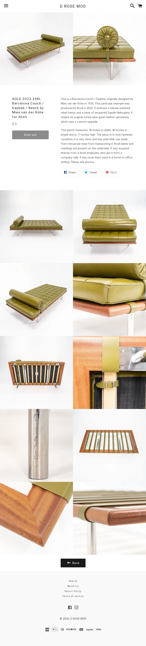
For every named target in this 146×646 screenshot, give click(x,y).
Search (73, 581)
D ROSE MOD (73, 6)
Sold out (30, 135)
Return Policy (73, 591)
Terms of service (73, 596)
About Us (73, 586)
